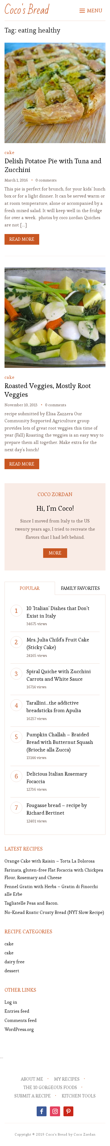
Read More (21, 239)
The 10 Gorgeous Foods (50, 1087)
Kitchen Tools (79, 1096)
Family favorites (80, 588)
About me (32, 1079)
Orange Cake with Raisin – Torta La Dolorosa (50, 861)
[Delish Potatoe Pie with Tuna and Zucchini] (55, 46)
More (55, 553)
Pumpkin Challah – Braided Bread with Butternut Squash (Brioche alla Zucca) (60, 742)
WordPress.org (19, 1029)
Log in (11, 1002)
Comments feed (21, 1020)
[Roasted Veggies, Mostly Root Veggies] (55, 271)
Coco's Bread (27, 10)
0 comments (46, 180)
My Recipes (67, 1079)
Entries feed (17, 1011)
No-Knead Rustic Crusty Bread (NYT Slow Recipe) (54, 912)
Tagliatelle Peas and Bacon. (31, 903)
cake (10, 152)
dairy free (15, 962)
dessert (12, 971)
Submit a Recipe (32, 1096)
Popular (29, 588)
